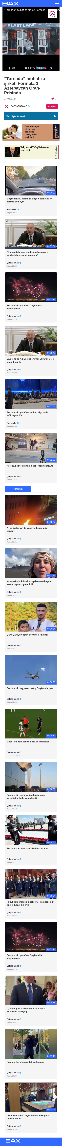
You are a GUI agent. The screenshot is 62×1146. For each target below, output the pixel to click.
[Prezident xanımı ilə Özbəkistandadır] (31, 830)
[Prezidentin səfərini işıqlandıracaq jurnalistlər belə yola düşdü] (31, 776)
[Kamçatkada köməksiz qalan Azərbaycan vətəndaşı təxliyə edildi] (31, 563)
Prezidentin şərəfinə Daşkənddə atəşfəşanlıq (24, 307)
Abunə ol (52, 106)
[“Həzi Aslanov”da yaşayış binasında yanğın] (31, 510)
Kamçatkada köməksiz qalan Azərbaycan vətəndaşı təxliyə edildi (29, 583)
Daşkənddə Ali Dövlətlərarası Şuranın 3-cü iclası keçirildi (30, 360)
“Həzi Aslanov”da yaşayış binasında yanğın (27, 529)
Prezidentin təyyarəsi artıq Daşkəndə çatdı (30, 688)
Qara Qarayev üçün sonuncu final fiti (27, 634)
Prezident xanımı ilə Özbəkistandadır (27, 848)
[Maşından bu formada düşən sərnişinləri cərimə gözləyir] (31, 180)
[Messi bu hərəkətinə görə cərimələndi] (31, 723)
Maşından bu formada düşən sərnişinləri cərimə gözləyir (29, 200)
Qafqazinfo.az (13, 263)
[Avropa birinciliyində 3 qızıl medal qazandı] (31, 447)
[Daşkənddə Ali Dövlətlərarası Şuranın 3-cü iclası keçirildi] (31, 340)
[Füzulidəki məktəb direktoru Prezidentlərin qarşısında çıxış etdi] (31, 883)
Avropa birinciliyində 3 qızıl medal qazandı (30, 465)
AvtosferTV (12, 209)
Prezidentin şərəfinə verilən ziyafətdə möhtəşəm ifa (27, 414)
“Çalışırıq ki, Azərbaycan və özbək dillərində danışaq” (26, 1010)
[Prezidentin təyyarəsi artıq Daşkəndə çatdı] (31, 670)
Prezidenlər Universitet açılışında (25, 1062)
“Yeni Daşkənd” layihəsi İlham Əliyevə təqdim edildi (28, 1117)
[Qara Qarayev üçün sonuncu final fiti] (31, 616)
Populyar (18, 489)
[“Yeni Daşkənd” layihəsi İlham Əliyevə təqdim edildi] (31, 1097)
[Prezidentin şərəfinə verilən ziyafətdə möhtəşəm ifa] (31, 394)
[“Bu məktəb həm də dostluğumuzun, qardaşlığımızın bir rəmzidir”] (31, 234)
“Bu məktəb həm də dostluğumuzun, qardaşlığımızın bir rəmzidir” (27, 253)
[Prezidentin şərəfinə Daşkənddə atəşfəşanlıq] (31, 287)
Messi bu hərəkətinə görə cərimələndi (28, 741)
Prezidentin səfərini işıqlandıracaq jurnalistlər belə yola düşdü (26, 796)
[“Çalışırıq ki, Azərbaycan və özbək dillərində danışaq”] (31, 990)
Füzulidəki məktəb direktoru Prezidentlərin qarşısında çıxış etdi (30, 903)
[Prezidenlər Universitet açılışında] (31, 1044)
